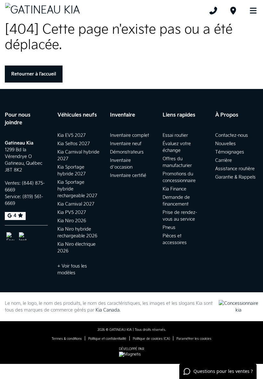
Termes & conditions (67, 339)
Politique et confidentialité (107, 339)
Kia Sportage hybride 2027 (71, 170)
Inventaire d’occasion (121, 164)
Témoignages (229, 152)
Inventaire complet (129, 135)
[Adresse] (233, 10)
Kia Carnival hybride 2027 (78, 155)
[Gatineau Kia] (42, 10)
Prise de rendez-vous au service (180, 216)
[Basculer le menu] (250, 10)
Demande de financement (176, 201)
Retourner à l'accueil (33, 74)
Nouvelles (225, 143)
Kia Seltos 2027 (73, 143)
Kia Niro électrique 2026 (76, 248)
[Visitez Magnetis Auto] (131, 354)
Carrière (223, 160)
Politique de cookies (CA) (151, 339)
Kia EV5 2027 (71, 135)
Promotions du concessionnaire (179, 177)
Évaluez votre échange (177, 147)
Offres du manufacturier (177, 162)
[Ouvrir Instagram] (23, 236)
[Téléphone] (213, 10)
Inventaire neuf (125, 143)
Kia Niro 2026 (71, 221)
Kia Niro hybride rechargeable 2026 (77, 232)
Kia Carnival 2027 (75, 204)
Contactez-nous (231, 135)
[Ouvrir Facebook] (10, 236)
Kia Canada (108, 310)
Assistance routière (235, 169)
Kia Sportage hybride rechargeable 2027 (77, 189)
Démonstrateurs (127, 152)
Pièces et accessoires (175, 239)
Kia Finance (174, 189)
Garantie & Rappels (235, 177)
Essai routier (175, 135)
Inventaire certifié (128, 175)
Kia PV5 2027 (71, 212)
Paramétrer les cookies (193, 339)
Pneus (169, 227)
